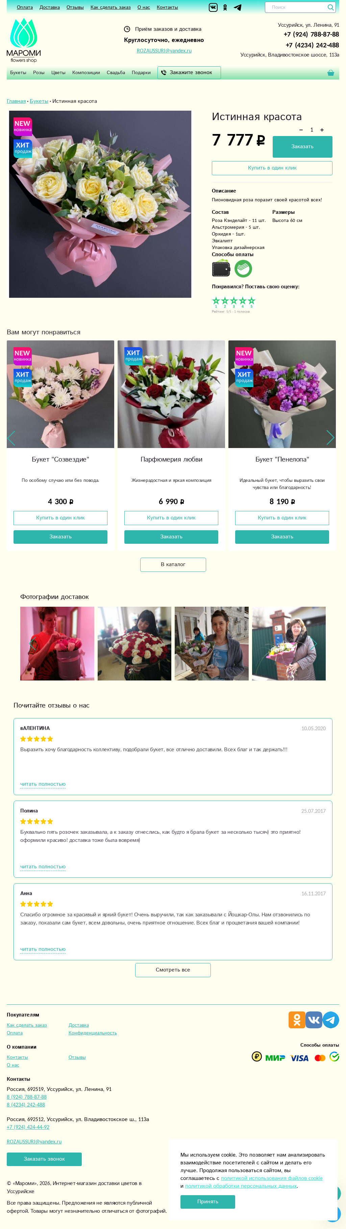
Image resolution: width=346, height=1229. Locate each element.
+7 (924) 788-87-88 (311, 34)
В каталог (173, 564)
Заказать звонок (44, 1159)
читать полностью (43, 784)
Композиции (86, 72)
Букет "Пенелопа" (171, 460)
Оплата (25, 7)
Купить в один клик (272, 168)
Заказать (302, 147)
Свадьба (116, 72)
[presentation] (11, 438)
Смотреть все (173, 970)
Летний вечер (282, 460)
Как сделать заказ (111, 7)
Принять (207, 1202)
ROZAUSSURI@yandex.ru (164, 51)
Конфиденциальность (93, 1033)
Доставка (50, 7)
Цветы (58, 72)
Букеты (18, 72)
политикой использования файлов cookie (272, 1178)
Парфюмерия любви (61, 460)
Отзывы (75, 7)
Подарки (141, 72)
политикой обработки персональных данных (241, 1186)
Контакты (167, 7)
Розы (39, 72)
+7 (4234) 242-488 (312, 45)
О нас (144, 7)
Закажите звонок (191, 72)
